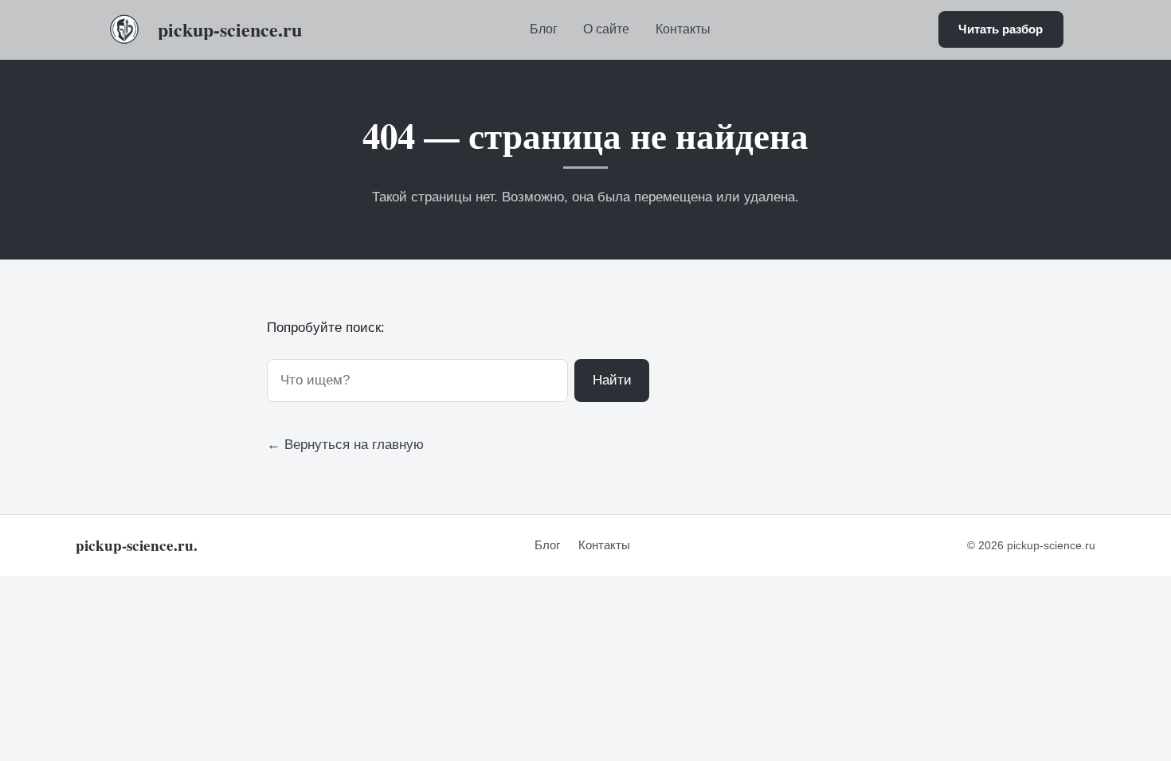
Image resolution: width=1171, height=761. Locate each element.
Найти (612, 380)
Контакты (683, 29)
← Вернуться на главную (345, 444)
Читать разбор (1000, 29)
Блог (544, 29)
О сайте (606, 29)
